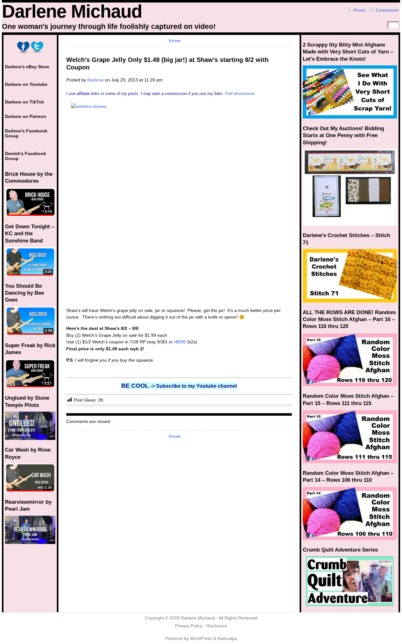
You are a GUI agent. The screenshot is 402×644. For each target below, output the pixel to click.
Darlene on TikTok (24, 101)
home (175, 40)
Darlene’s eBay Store (27, 66)
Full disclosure (239, 93)
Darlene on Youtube (26, 84)
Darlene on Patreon (25, 116)
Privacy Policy (188, 626)
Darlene (95, 79)
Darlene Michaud (72, 11)
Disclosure (216, 626)
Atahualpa (227, 638)
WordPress (201, 638)
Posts (359, 10)
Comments (387, 10)
